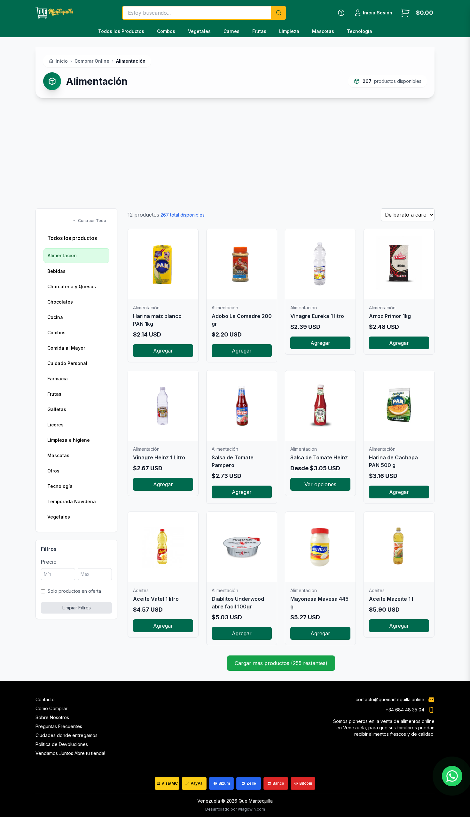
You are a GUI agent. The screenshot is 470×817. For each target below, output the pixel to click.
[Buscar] (278, 13)
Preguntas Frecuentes (58, 726)
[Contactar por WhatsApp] (452, 776)
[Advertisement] (235, 153)
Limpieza (289, 31)
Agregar (163, 350)
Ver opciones (320, 484)
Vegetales (199, 31)
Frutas (259, 31)
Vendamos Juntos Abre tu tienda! (70, 753)
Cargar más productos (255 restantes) (281, 663)
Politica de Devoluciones (61, 744)
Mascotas (323, 31)
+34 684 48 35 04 (405, 709)
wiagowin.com (251, 809)
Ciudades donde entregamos (66, 735)
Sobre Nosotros (52, 717)
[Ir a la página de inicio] (54, 13)
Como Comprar (51, 708)
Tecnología (359, 31)
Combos (166, 31)
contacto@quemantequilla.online (390, 699)
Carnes (231, 31)
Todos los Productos (121, 31)
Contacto (45, 699)
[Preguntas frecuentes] (341, 12)
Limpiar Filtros (76, 607)
